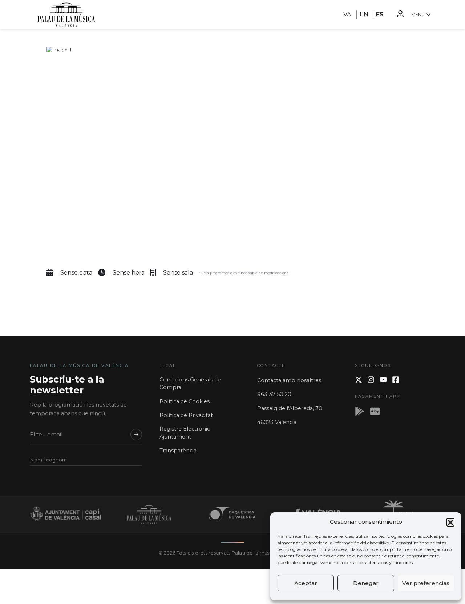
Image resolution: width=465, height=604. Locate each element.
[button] (450, 521)
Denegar (366, 583)
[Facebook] (395, 379)
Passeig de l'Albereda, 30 (289, 408)
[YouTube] (383, 379)
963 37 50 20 (274, 394)
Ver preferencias (425, 583)
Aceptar (305, 583)
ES (380, 14)
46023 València (276, 422)
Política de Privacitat (186, 415)
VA (347, 14)
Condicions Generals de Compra (190, 383)
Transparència (178, 450)
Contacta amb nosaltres (289, 380)
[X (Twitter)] (358, 379)
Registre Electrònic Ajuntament (184, 432)
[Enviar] (136, 434)
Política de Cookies (184, 401)
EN (364, 14)
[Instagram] (371, 379)
